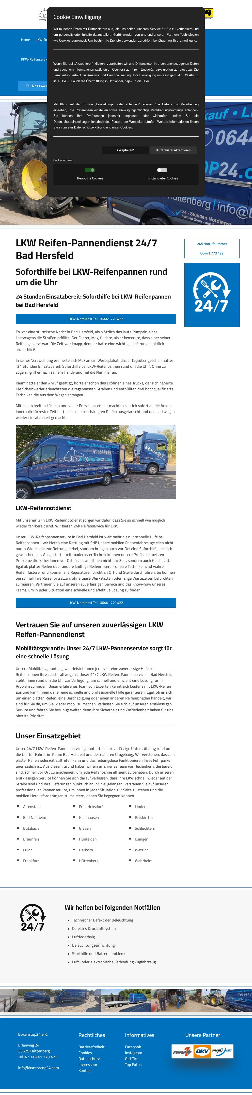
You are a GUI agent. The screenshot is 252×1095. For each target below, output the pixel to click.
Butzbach (31, 828)
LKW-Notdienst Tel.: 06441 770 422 (95, 318)
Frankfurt (31, 860)
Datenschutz (89, 1058)
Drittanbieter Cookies (162, 178)
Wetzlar (141, 850)
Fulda (27, 850)
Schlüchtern (145, 828)
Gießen (85, 828)
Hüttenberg (88, 860)
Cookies (85, 1052)
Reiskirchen (145, 817)
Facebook (133, 1046)
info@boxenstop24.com (38, 1067)
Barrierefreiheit (92, 1046)
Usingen (141, 839)
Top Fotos (133, 1064)
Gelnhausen (89, 817)
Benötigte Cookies (90, 178)
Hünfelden (88, 839)
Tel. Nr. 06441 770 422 (43, 85)
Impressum (88, 1064)
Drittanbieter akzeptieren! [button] (173, 150)
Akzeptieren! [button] (125, 150)
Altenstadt (32, 806)
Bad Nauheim (34, 817)
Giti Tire (131, 1058)
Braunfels (31, 839)
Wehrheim (143, 860)
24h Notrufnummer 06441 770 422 (212, 248)
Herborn (86, 850)
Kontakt (85, 1070)
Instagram (133, 1052)
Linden (140, 806)
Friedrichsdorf (91, 806)
